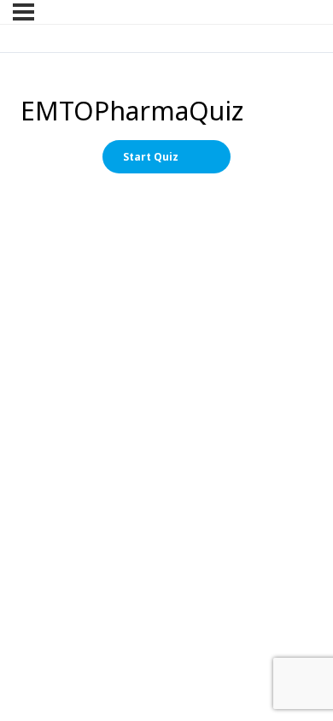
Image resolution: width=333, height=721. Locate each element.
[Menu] (23, 12)
